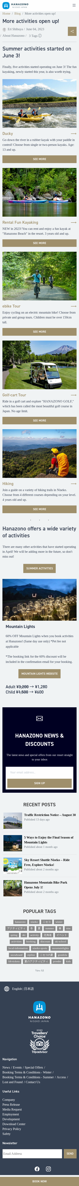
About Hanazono (13, 35)
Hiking (7, 483)
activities (16, 941)
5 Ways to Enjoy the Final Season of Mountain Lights (48, 840)
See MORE (39, 159)
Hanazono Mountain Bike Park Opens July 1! (45, 885)
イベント (62, 935)
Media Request (12, 1109)
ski (24, 935)
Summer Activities (39, 568)
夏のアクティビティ (36, 961)
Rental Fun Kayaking (20, 222)
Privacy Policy (11, 1129)
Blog (17, 13)
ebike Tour (11, 306)
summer (49, 928)
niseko (34, 921)
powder (57, 961)
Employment (10, 1114)
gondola (62, 955)
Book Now (39, 1181)
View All (39, 970)
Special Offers (34, 1067)
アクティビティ (16, 928)
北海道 (48, 935)
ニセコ (47, 921)
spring (14, 935)
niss (68, 928)
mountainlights (60, 948)
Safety (6, 1133)
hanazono (20, 921)
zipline (31, 955)
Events (17, 1067)
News (6, 1067)
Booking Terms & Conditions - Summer (28, 1077)
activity (34, 935)
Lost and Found (12, 1082)
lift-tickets (14, 961)
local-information (18, 948)
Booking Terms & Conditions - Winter (26, 1072)
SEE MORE (39, 243)
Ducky (7, 133)
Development (11, 1119)
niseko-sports (40, 948)
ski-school (60, 941)
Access (61, 1077)
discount (45, 941)
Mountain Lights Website (39, 674)
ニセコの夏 (46, 955)
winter (59, 921)
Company (8, 1099)
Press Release (11, 1104)
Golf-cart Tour (14, 394)
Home (6, 13)
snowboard (16, 955)
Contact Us (33, 1082)
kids (68, 961)
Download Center (13, 1124)
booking (31, 941)
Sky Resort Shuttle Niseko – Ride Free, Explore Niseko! (47, 862)
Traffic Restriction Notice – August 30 (50, 815)
